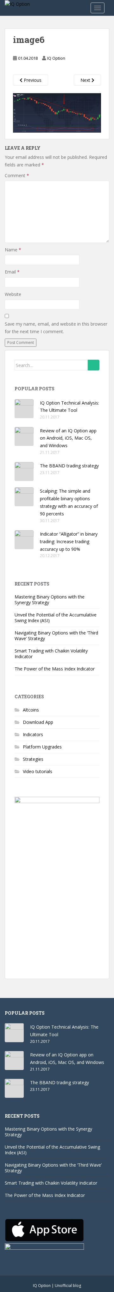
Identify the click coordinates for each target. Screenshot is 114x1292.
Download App (38, 722)
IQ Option (56, 58)
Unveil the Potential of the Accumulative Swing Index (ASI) (56, 617)
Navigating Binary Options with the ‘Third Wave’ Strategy (56, 635)
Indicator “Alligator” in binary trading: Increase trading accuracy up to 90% (69, 541)
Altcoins (31, 710)
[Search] (93, 365)
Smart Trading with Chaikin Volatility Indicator (51, 653)
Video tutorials (37, 771)
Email (12, 272)
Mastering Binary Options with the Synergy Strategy (50, 599)
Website (13, 294)
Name (13, 250)
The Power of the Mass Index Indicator (55, 669)
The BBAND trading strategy (69, 466)
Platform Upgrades (42, 747)
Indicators (33, 734)
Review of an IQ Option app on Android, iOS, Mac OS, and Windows (68, 438)
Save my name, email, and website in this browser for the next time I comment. (56, 327)
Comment (17, 175)
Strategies (33, 759)
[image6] (57, 112)
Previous (31, 80)
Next (86, 80)
